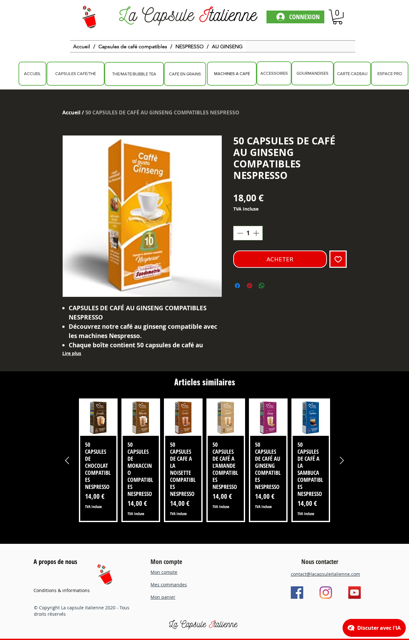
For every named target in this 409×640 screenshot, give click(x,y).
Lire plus (71, 353)
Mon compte (166, 561)
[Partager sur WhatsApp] (262, 285)
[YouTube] (354, 592)
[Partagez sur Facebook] (237, 285)
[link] (337, 17)
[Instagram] (326, 592)
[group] (204, 460)
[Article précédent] (67, 460)
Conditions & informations (62, 590)
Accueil (71, 112)
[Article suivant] (342, 460)
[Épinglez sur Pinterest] (249, 285)
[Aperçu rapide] (98, 418)
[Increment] (256, 233)
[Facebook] (297, 592)
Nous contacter (319, 561)
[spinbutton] (248, 233)
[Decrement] (239, 233)
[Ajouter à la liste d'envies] (338, 259)
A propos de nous (55, 561)
